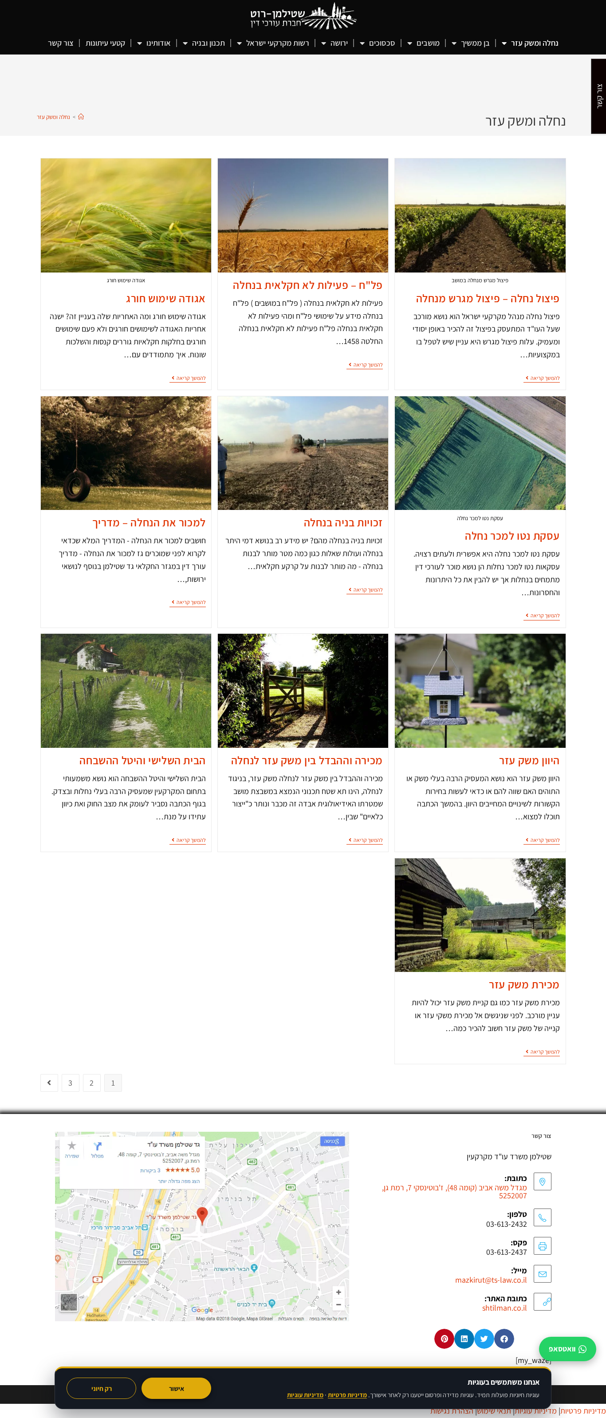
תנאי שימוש (494, 1411)
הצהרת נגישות (451, 1411)
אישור (176, 1388)
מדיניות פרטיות (347, 1394)
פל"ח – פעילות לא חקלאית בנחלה (307, 284)
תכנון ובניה (208, 43)
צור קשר (61, 43)
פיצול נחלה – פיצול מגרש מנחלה (488, 298)
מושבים (428, 43)
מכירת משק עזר (524, 984)
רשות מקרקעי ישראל (277, 43)
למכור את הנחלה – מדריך (149, 522)
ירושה (339, 43)
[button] (504, 1339)
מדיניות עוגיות (305, 1394)
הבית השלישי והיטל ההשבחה (142, 760)
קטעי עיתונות (105, 43)
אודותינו (158, 43)
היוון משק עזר (529, 760)
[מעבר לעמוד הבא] (49, 1083)
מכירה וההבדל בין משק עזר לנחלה (307, 760)
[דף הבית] (81, 117)
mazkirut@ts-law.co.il (491, 1280)
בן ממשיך (475, 43)
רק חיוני (101, 1388)
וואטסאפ (562, 1349)
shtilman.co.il (504, 1308)
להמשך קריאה (541, 378)
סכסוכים (382, 43)
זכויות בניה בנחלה (343, 522)
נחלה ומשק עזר (535, 43)
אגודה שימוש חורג (166, 298)
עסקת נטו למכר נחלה (512, 535)
